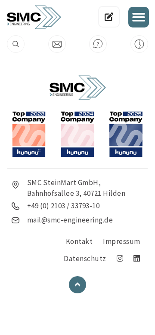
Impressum (121, 241)
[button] (138, 17)
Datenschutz (85, 258)
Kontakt (79, 241)
